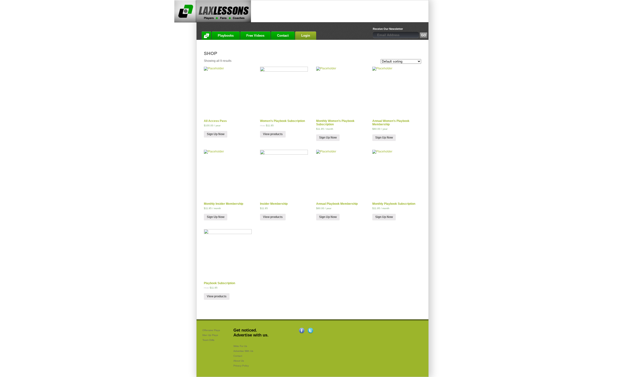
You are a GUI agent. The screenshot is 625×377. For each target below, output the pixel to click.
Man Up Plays (210, 335)
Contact (237, 356)
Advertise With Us (243, 351)
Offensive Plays (211, 330)
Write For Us (240, 346)
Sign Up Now (215, 134)
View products (273, 134)
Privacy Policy (241, 365)
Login (305, 35)
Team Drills (208, 340)
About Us (238, 360)
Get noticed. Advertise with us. (251, 332)
